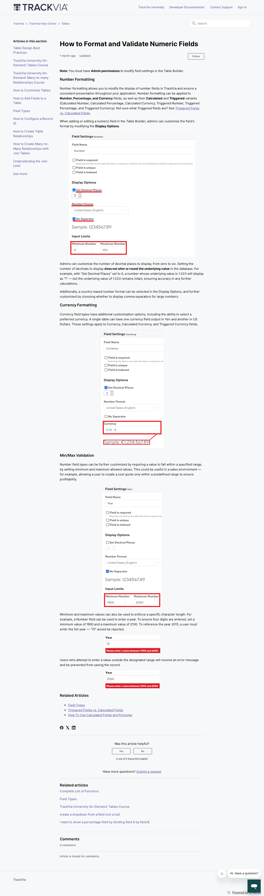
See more (20, 174)
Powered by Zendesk (246, 892)
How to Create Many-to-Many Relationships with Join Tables (31, 148)
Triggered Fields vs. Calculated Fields (95, 710)
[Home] (40, 7)
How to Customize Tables (32, 90)
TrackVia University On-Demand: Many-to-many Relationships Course (30, 77)
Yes (121, 751)
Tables (65, 23)
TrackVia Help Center (42, 23)
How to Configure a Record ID (33, 121)
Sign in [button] (242, 7)
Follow (196, 56)
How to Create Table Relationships (28, 133)
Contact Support (221, 7)
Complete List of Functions (79, 791)
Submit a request (148, 771)
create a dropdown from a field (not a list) (90, 814)
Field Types (21, 111)
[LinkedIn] (73, 728)
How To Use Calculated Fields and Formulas (100, 715)
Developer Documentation (186, 7)
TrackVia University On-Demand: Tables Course (30, 63)
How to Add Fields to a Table (29, 100)
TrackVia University (151, 7)
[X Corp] (68, 728)
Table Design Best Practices (26, 50)
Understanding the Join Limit (30, 163)
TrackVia (18, 23)
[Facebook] (62, 728)
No (142, 751)
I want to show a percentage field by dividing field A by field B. (105, 822)
